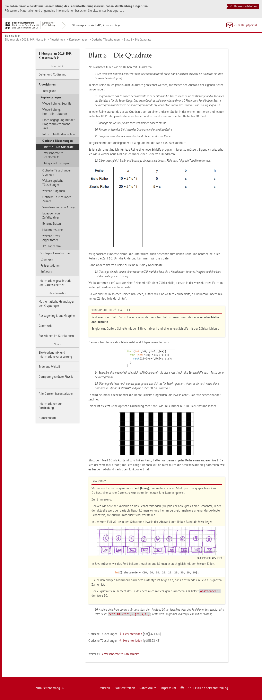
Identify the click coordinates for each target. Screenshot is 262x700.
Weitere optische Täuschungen (52, 183)
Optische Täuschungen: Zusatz (57, 199)
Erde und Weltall (49, 367)
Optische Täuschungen (106, 39)
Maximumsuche (52, 230)
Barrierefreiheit (124, 688)
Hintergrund (48, 91)
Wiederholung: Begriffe (56, 103)
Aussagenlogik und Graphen (57, 316)
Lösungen (47, 259)
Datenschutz (147, 688)
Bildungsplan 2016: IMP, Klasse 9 (25, 39)
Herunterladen (132, 634)
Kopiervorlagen (78, 39)
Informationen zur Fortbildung (50, 406)
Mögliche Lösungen (56, 163)
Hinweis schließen (245, 6)
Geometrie (45, 326)
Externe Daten (51, 223)
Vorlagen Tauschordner (56, 253)
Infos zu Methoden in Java (59, 134)
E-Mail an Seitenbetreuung (210, 688)
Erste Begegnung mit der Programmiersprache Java (58, 124)
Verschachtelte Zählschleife (53, 155)
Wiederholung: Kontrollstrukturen (54, 112)
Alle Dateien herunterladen (56, 394)
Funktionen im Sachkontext (56, 336)
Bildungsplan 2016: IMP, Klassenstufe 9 (95, 25)
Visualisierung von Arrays (59, 207)
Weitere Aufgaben (53, 191)
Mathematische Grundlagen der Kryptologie (57, 304)
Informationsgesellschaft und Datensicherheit (55, 283)
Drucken (104, 688)
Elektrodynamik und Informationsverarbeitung (55, 354)
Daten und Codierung (52, 74)
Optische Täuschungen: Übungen (57, 172)
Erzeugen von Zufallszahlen (51, 215)
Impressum (168, 688)
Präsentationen (50, 265)
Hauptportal (115, 10)
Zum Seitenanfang (48, 688)
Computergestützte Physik (56, 377)
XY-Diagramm (51, 246)
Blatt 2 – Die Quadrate (137, 39)
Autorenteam (47, 418)
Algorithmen (57, 39)
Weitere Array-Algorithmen (51, 238)
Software (46, 272)
